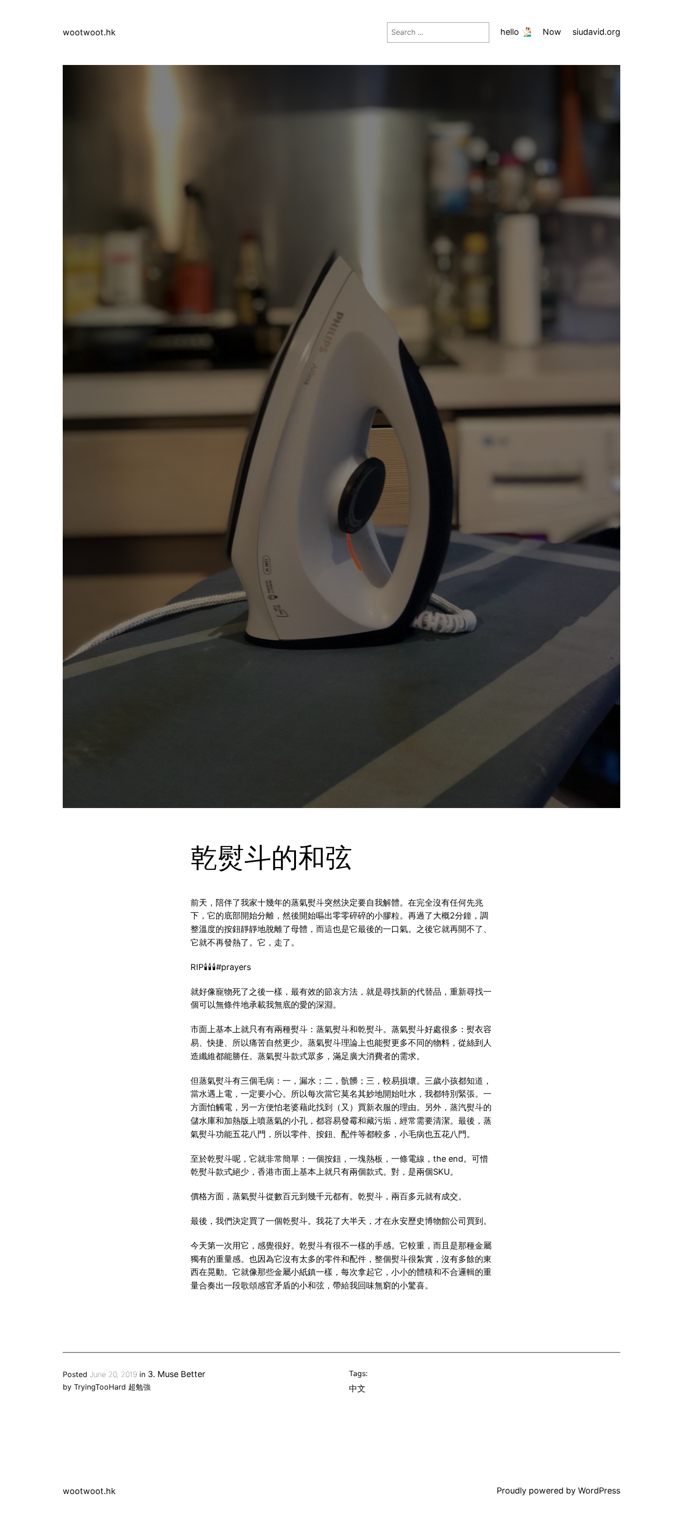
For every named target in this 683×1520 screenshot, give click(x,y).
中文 (357, 1388)
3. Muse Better (176, 1374)
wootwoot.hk (89, 32)
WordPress (599, 1490)
